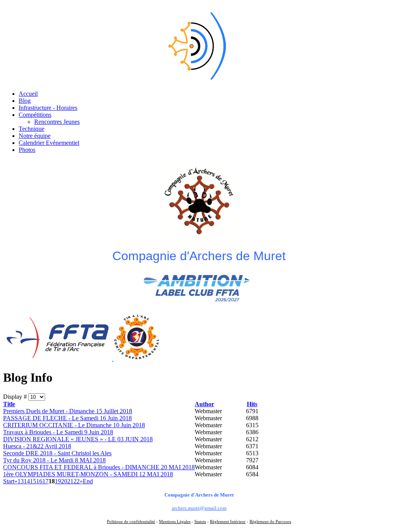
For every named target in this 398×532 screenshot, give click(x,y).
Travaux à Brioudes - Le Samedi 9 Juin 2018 (58, 432)
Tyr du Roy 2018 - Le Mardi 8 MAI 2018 (54, 460)
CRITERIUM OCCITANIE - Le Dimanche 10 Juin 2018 (74, 425)
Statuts (200, 522)
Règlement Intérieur (228, 522)
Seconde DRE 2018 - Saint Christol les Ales (57, 453)
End (88, 481)
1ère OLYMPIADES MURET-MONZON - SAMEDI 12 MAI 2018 (88, 474)
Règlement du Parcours (270, 522)
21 (70, 481)
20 (64, 481)
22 (76, 481)
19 (58, 481)
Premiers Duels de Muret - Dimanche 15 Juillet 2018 (67, 411)
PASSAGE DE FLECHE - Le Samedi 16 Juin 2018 (67, 418)
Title (9, 404)
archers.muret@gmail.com (199, 508)
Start (8, 481)
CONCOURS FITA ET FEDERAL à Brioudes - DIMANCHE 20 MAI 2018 (99, 467)
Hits (252, 404)
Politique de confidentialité (131, 522)
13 (20, 481)
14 (27, 481)
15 (33, 481)
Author (204, 404)
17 (45, 481)
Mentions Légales (174, 522)
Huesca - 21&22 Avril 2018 (37, 446)
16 (39, 481)
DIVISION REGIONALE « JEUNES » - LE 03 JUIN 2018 (78, 439)
